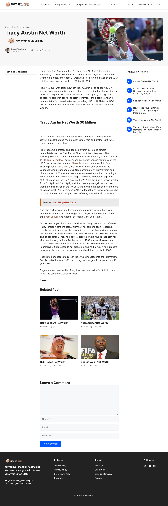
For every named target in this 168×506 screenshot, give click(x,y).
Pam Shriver (51, 216)
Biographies (61, 4)
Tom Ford (43, 327)
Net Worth (144, 4)
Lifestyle (113, 4)
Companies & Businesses (88, 4)
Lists (128, 4)
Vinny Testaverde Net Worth (147, 120)
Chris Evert (63, 166)
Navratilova (78, 163)
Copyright (58, 478)
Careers (98, 478)
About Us (99, 465)
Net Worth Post (87, 495)
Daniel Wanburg (18, 49)
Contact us (100, 469)
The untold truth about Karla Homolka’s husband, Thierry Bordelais (147, 129)
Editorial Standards (103, 474)
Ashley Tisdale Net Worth (145, 81)
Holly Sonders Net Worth (54, 323)
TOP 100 (42, 4)
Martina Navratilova (53, 160)
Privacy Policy (60, 469)
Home (7, 27)
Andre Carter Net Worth (94, 323)
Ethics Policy (60, 465)
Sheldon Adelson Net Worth (147, 101)
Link (39, 50)
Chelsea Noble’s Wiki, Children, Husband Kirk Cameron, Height (144, 91)
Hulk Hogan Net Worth (52, 362)
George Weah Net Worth (95, 362)
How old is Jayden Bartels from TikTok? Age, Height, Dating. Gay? (146, 110)
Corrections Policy (62, 474)
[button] (159, 5)
